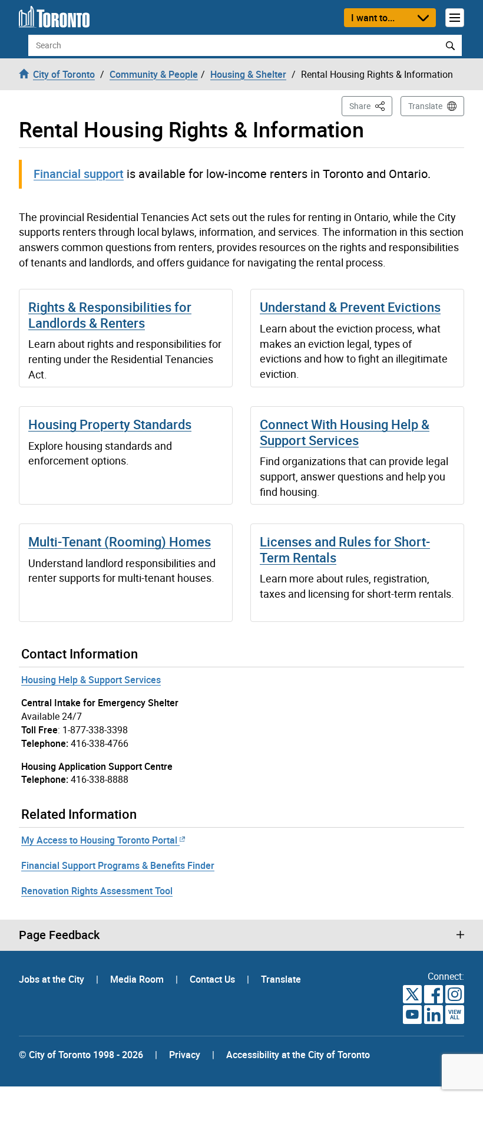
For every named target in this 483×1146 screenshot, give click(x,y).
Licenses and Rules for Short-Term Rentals (345, 549)
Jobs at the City (53, 979)
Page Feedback (59, 935)
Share (370, 105)
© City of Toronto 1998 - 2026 (81, 1054)
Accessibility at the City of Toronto (298, 1054)
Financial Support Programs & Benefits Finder (117, 865)
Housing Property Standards (109, 424)
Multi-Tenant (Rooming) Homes (119, 541)
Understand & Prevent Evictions (350, 306)
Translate (425, 105)
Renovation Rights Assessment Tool (97, 890)
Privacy (184, 1054)
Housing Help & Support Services (91, 679)
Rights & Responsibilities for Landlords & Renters (109, 314)
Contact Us (213, 979)
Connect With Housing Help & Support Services (344, 432)
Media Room (138, 979)
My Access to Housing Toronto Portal (99, 840)
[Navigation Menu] (454, 17)
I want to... (373, 17)
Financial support (79, 174)
